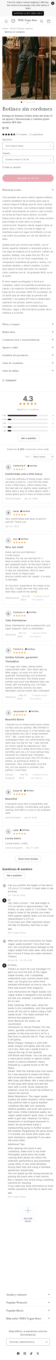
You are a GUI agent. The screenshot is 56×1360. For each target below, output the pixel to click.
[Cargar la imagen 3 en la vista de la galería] (25, 102)
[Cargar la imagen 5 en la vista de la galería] (30, 102)
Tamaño (6, 153)
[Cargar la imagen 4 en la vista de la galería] (28, 102)
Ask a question (28, 438)
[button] (6, 21)
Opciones (7, 139)
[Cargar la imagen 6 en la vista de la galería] (32, 102)
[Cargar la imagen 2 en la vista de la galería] (23, 102)
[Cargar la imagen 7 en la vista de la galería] (34, 102)
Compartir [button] (10, 380)
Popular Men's (14, 1310)
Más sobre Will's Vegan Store (23, 1318)
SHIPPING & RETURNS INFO (28, 13)
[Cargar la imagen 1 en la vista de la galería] (21, 102)
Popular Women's (16, 1302)
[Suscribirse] (46, 1342)
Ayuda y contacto (16, 1294)
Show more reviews (28, 858)
